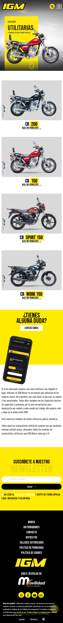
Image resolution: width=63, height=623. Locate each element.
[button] (52, 6)
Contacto (31, 532)
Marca (31, 522)
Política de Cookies (31, 552)
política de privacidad (25, 494)
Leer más (18, 615)
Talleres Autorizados (31, 542)
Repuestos (31, 537)
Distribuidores (31, 527)
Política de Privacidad (31, 547)
